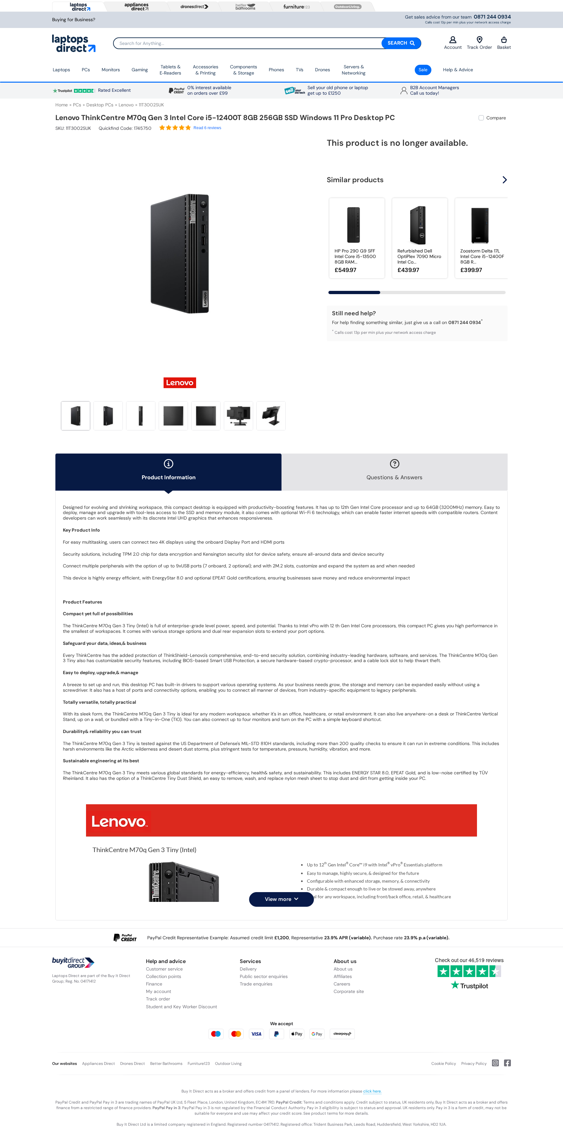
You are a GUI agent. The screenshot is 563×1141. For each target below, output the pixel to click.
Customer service (164, 969)
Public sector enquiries (264, 976)
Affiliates (343, 976)
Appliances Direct (98, 1063)
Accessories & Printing (205, 70)
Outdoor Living (228, 1063)
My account (158, 991)
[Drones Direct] (192, 7)
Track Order (479, 47)
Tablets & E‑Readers (170, 70)
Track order (158, 999)
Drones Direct (132, 1063)
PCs (86, 70)
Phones (276, 70)
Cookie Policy (443, 1063)
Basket (504, 47)
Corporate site (349, 991)
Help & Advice (458, 70)
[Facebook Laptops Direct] (505, 1065)
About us (343, 969)
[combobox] (267, 43)
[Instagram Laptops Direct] (493, 1065)
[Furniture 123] (295, 6)
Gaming (140, 70)
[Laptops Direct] (78, 7)
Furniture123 (199, 1063)
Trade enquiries (256, 984)
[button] (299, 250)
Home (61, 105)
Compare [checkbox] (496, 118)
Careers (342, 984)
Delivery (248, 969)
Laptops (61, 70)
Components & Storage (243, 70)
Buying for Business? (73, 19)
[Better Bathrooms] (244, 7)
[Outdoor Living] (346, 6)
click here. (372, 1091)
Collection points (163, 976)
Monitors (111, 70)
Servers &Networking (354, 70)
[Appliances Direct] (136, 6)
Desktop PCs (99, 105)
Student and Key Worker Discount (181, 1007)
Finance (154, 984)
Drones (322, 70)
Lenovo (126, 105)
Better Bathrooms (166, 1063)
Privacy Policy (474, 1063)
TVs (299, 70)
